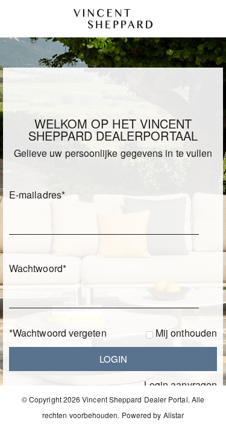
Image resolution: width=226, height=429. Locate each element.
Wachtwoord (37, 268)
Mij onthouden (186, 333)
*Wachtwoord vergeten (58, 333)
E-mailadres (37, 195)
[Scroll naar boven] (200, 415)
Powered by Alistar (153, 415)
